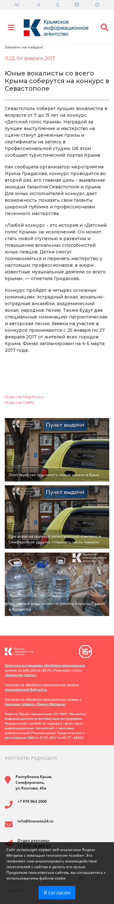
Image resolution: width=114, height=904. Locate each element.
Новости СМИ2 (19, 402)
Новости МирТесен (24, 396)
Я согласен (57, 892)
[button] (104, 27)
